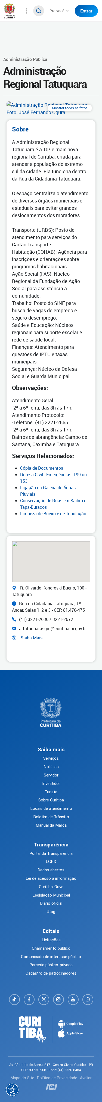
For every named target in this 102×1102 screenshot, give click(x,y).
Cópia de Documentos (41, 468)
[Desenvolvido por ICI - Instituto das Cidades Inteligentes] (51, 1087)
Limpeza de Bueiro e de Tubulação (53, 514)
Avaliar (86, 1078)
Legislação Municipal (51, 895)
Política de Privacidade (57, 1078)
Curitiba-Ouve (51, 886)
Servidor (51, 775)
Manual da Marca (51, 825)
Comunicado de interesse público (51, 956)
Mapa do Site (22, 1078)
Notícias (51, 766)
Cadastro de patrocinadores (51, 973)
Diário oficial (51, 903)
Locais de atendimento (51, 808)
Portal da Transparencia (51, 853)
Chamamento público (51, 948)
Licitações (51, 939)
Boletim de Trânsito (51, 816)
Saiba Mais (31, 638)
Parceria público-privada (51, 964)
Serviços (51, 758)
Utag (51, 911)
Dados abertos (51, 870)
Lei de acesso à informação (51, 878)
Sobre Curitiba (51, 800)
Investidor (51, 783)
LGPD (51, 861)
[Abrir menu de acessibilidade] (12, 1090)
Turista (51, 792)
